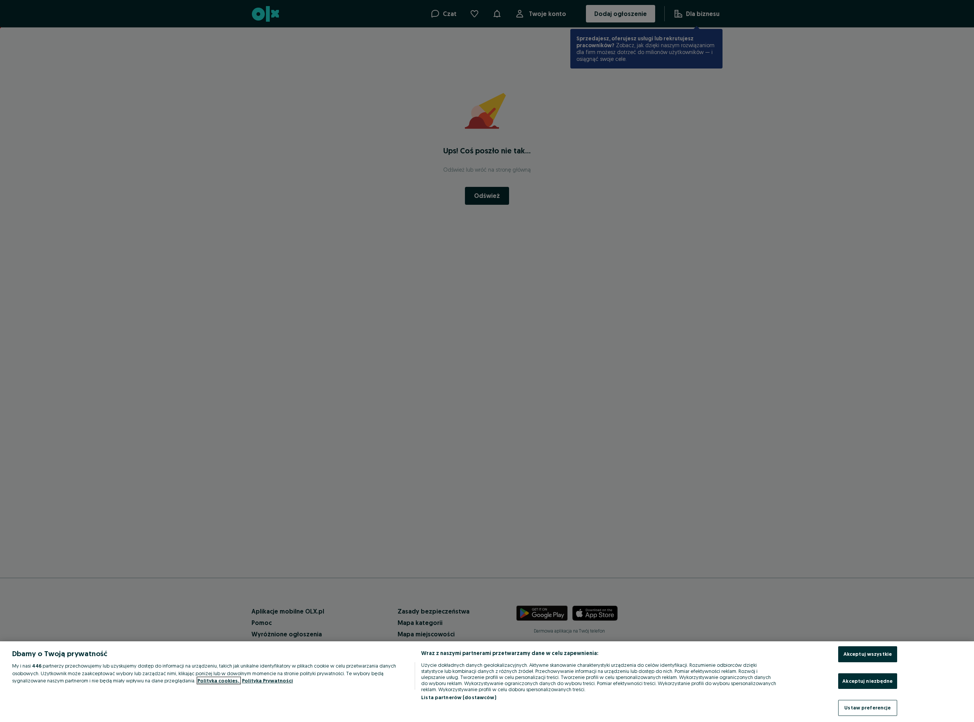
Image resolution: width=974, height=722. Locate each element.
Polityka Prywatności (267, 680)
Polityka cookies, (218, 680)
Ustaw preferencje (867, 707)
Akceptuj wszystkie (867, 654)
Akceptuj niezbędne (867, 681)
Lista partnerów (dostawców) (458, 697)
